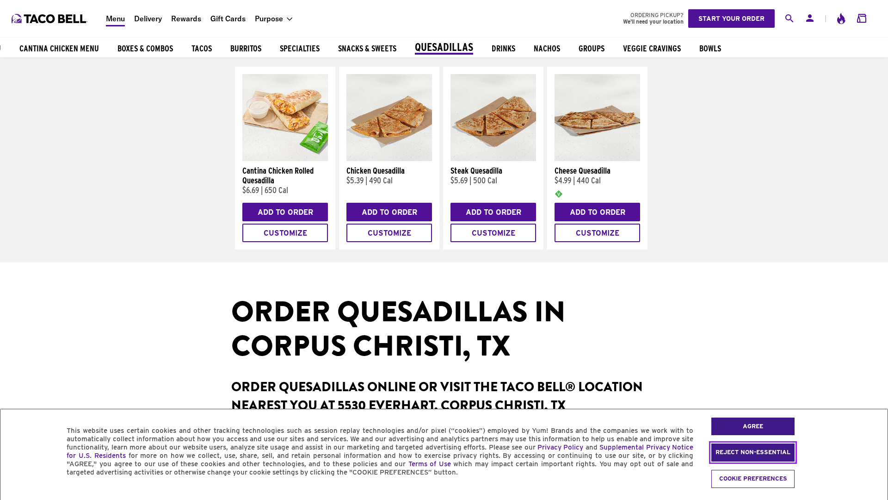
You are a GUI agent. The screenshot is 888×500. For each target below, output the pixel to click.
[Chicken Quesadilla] (389, 158)
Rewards (186, 18)
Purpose (269, 18)
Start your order (731, 18)
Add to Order (285, 212)
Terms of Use (429, 464)
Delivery (148, 18)
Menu (115, 18)
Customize (285, 233)
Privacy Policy (560, 447)
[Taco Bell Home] (50, 18)
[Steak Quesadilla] (493, 158)
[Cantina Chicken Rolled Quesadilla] (285, 158)
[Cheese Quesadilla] (597, 158)
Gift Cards (228, 18)
